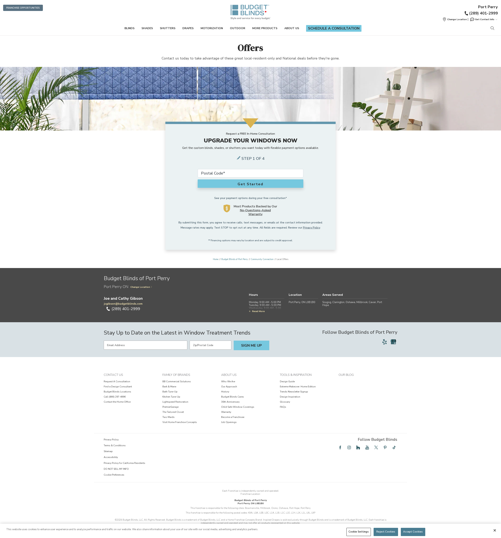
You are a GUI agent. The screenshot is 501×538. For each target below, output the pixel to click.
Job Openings (229, 422)
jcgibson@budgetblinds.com (123, 304)
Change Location (140, 287)
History (225, 391)
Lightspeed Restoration (175, 401)
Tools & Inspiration (296, 375)
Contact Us (113, 375)
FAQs (283, 406)
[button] (454, 19)
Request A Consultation (117, 381)
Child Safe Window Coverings (237, 406)
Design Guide (287, 381)
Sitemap (108, 451)
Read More (258, 311)
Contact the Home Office (117, 401)
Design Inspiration (290, 396)
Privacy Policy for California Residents (124, 463)
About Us (291, 28)
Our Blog (346, 375)
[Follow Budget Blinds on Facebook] (340, 447)
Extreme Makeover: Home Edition (298, 386)
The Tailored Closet (173, 412)
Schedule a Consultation (334, 28)
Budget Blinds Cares (232, 396)
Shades (147, 28)
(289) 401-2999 (483, 13)
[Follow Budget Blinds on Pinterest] (385, 447)
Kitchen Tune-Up (171, 396)
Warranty (226, 412)
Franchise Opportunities (23, 7)
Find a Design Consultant (118, 386)
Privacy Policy (311, 227)
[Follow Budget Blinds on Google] (393, 341)
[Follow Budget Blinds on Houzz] (358, 447)
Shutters (167, 28)
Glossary (285, 401)
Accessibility (111, 457)
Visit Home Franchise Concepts (179, 422)
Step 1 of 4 (253, 158)
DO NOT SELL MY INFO (116, 469)
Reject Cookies (385, 532)
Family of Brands (176, 375)
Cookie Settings (359, 532)
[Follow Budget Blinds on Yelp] (384, 341)
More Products (264, 28)
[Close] (494, 530)
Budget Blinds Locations (117, 391)
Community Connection (262, 259)
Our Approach (229, 386)
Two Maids (168, 417)
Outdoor (237, 28)
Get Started (250, 184)
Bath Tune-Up (170, 391)
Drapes (188, 28)
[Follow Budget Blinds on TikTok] (394, 447)
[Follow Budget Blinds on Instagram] (349, 447)
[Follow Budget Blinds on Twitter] (376, 447)
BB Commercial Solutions (176, 381)
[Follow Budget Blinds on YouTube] (367, 447)
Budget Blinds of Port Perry (234, 259)
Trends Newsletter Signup (294, 391)
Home (215, 259)
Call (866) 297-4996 (115, 396)
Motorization (212, 28)
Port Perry (488, 7)
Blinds (129, 28)
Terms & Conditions (115, 445)
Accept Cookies (413, 532)
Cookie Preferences (114, 474)
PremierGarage (170, 406)
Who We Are (228, 381)
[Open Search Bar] (492, 28)
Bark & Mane (169, 386)
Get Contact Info (484, 19)
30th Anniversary (230, 401)
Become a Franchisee (232, 417)
